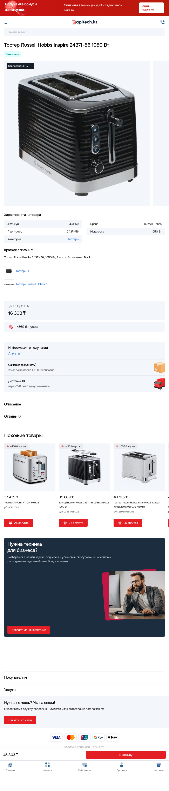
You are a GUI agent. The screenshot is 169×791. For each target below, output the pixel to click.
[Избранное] (50, 448)
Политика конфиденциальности (84, 747)
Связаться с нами (20, 720)
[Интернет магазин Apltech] (84, 22)
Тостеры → (22, 271)
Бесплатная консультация (29, 630)
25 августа (21, 523)
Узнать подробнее (148, 7)
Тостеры (73, 239)
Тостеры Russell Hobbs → (31, 284)
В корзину (125, 755)
